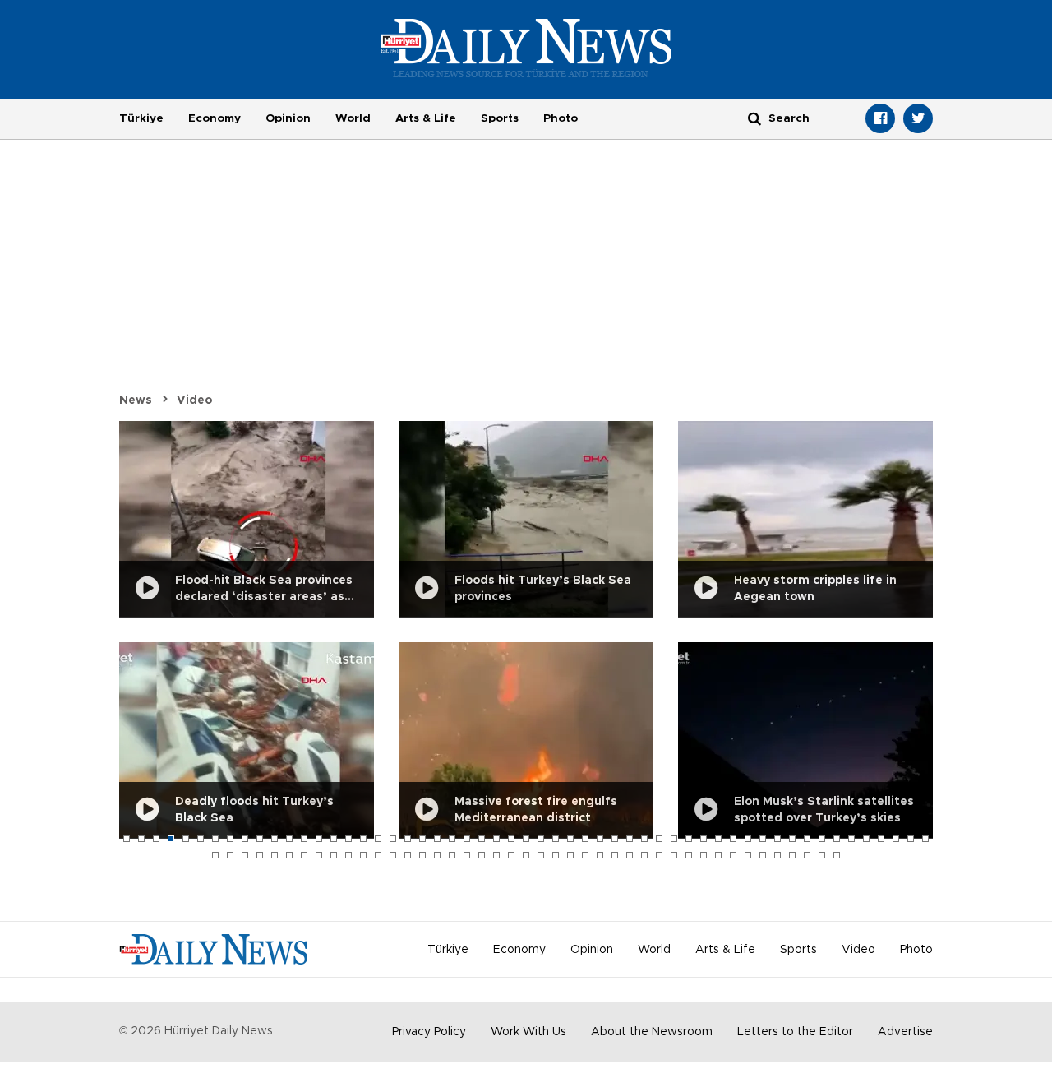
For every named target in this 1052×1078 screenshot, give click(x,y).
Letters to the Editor (795, 1032)
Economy (214, 118)
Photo (560, 118)
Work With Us (528, 1032)
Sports (500, 118)
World (353, 118)
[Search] (754, 118)
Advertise (905, 1032)
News (135, 400)
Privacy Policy (429, 1032)
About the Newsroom (652, 1032)
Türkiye (141, 118)
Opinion (288, 118)
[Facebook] (880, 118)
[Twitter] (918, 118)
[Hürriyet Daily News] (526, 47)
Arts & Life (425, 118)
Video (194, 400)
